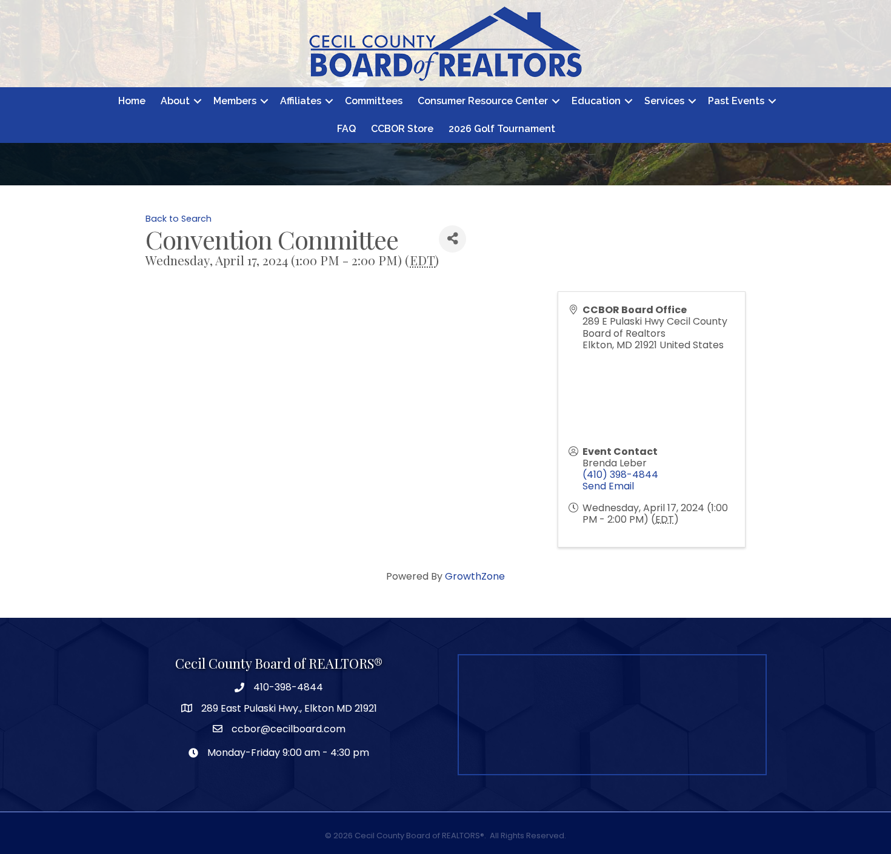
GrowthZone (475, 576)
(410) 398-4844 (620, 475)
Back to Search (178, 219)
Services (664, 101)
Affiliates (300, 101)
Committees (373, 101)
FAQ (346, 128)
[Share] (452, 239)
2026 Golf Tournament (502, 128)
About (175, 101)
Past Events (736, 101)
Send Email (608, 486)
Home (131, 101)
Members (234, 101)
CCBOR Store (402, 128)
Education (596, 101)
